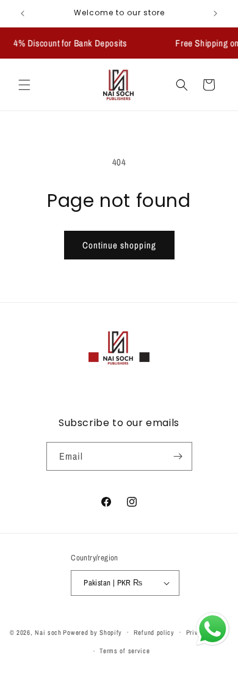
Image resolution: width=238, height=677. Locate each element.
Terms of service (124, 650)
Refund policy (154, 632)
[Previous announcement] (22, 13)
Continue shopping (119, 245)
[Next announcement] (215, 13)
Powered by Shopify (92, 632)
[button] (24, 84)
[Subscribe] (178, 456)
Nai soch (48, 632)
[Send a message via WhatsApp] (212, 629)
